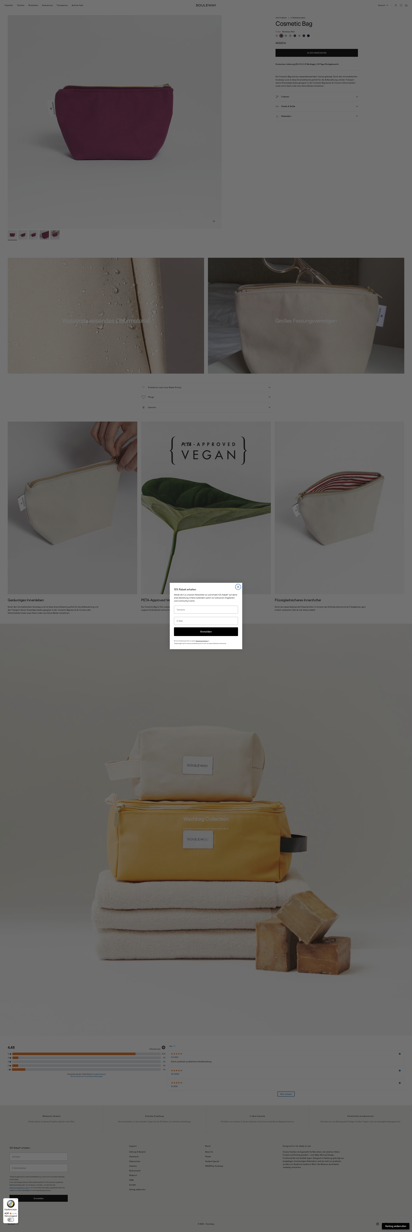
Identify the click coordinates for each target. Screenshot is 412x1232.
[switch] (11, 1220)
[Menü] (16, 1200)
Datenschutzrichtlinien (202, 641)
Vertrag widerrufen (395, 1226)
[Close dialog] (238, 587)
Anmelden (206, 631)
